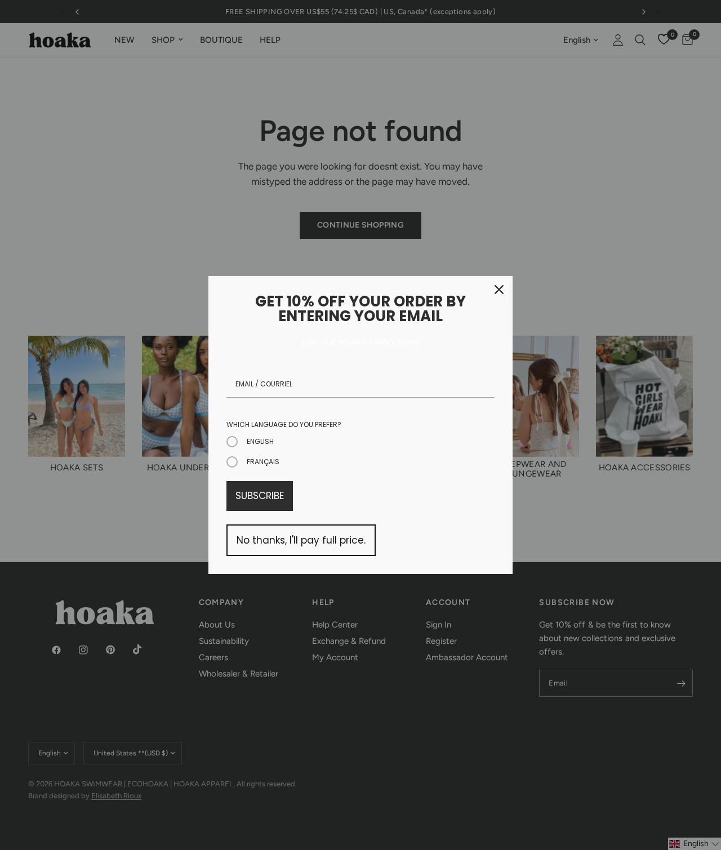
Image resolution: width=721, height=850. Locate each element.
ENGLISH (260, 441)
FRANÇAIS (263, 461)
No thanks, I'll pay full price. (301, 540)
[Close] (499, 289)
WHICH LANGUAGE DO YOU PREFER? (283, 424)
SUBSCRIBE (259, 495)
